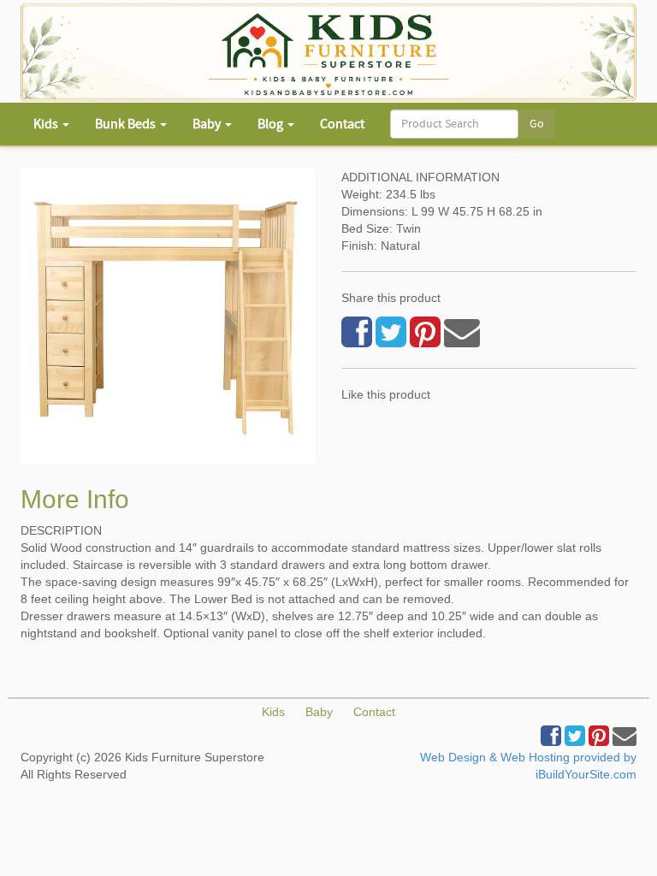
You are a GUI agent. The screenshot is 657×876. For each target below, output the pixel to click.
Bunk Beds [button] (126, 124)
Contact (342, 124)
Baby (319, 712)
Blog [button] (271, 124)
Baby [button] (207, 124)
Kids (273, 712)
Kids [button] (47, 124)
